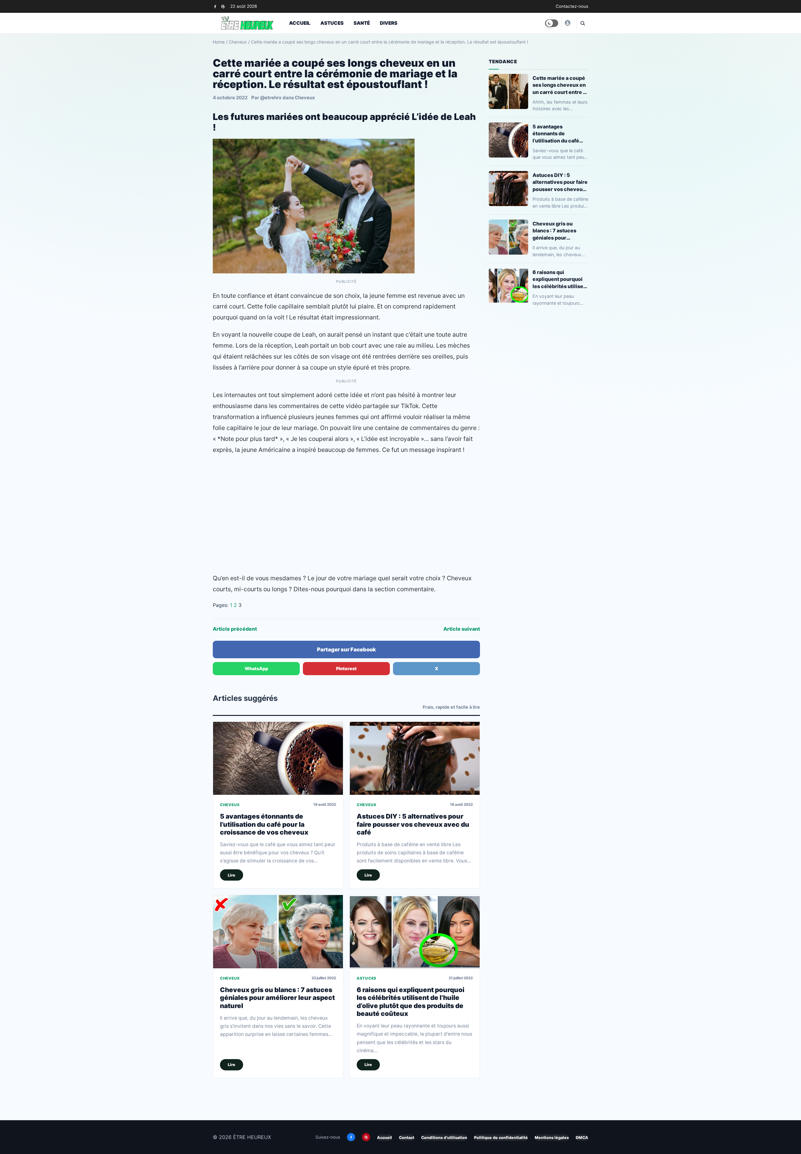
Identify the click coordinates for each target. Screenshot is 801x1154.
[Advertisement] (346, 505)
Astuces (332, 23)
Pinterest (346, 668)
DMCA (582, 1137)
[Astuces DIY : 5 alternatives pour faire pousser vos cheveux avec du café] (415, 758)
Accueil (299, 23)
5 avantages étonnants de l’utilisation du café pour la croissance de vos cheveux (264, 824)
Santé (362, 23)
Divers (388, 23)
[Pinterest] (223, 6)
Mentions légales (552, 1137)
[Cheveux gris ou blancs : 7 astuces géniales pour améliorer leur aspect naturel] (278, 931)
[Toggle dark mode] (551, 23)
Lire (231, 875)
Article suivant (461, 629)
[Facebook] (215, 6)
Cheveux (238, 41)
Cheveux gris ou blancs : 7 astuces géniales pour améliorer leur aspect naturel (277, 998)
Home (219, 41)
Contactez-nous (572, 6)
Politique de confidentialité (501, 1137)
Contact (406, 1137)
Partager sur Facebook (346, 649)
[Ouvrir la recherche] (582, 23)
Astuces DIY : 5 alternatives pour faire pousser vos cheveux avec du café (413, 824)
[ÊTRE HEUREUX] (567, 22)
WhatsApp (256, 668)
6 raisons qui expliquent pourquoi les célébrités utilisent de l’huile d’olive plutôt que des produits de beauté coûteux (410, 1001)
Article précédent (235, 629)
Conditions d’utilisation (444, 1137)
